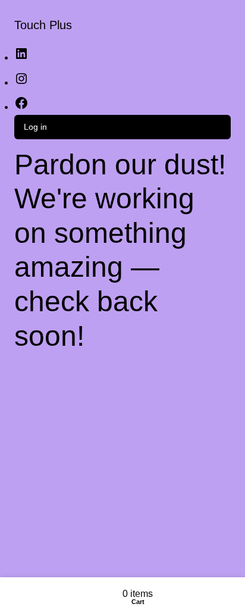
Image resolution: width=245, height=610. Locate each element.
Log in (35, 127)
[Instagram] (21, 82)
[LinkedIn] (21, 57)
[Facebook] (21, 107)
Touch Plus (43, 25)
